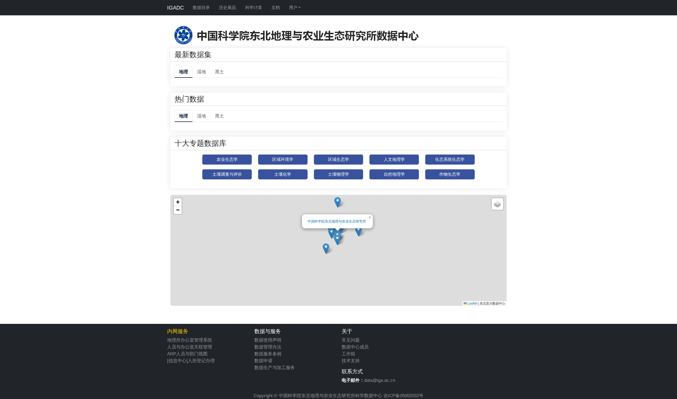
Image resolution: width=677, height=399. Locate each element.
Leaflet (472, 303)
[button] (331, 233)
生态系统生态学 (450, 159)
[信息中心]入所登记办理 (191, 360)
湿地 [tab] (201, 71)
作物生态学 (449, 174)
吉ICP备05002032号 (403, 395)
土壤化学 (282, 174)
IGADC (175, 8)
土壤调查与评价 (227, 174)
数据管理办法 (267, 347)
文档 (275, 7)
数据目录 (201, 7)
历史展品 (227, 7)
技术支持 (351, 360)
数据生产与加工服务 (274, 367)
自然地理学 (394, 174)
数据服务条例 (267, 353)
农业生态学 (227, 159)
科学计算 (253, 7)
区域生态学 (338, 159)
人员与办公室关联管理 (189, 347)
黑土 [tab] (219, 71)
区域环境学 (282, 159)
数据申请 (263, 360)
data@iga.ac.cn (379, 380)
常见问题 (351, 340)
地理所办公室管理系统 (189, 340)
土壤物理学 (338, 174)
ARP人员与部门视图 (187, 353)
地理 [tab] (183, 71)
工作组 (348, 353)
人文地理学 (394, 159)
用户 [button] (293, 7)
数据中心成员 (355, 347)
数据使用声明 (267, 340)
